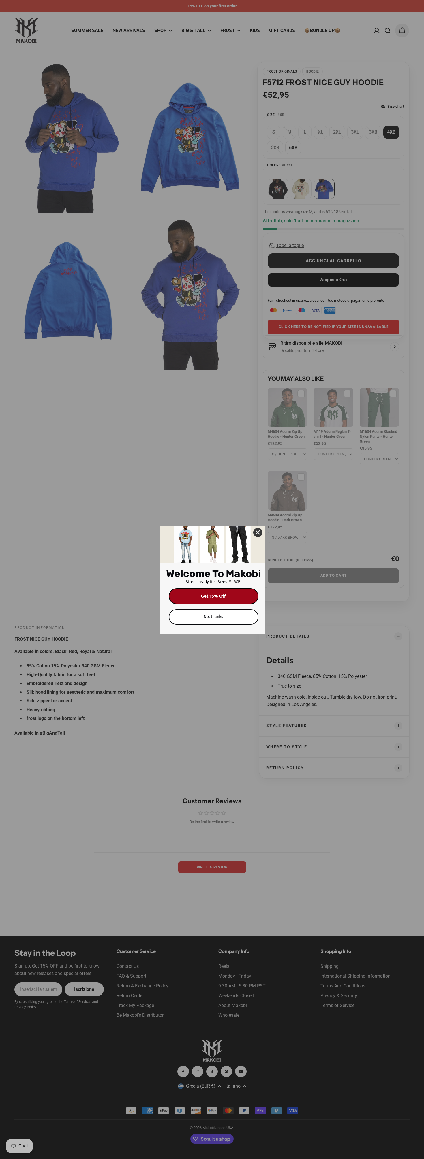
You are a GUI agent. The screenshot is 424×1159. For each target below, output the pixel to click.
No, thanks (213, 616)
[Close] (258, 532)
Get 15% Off (213, 596)
